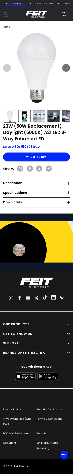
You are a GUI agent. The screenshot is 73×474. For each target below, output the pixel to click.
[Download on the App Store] (25, 376)
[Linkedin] (53, 298)
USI (59, 3)
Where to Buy (36, 157)
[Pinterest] (62, 298)
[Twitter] (36, 298)
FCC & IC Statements (16, 433)
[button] (6, 14)
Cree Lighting (44, 3)
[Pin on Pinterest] (49, 169)
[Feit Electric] (36, 14)
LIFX (29, 3)
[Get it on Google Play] (48, 376)
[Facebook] (19, 298)
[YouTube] (28, 298)
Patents (41, 433)
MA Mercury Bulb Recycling (47, 445)
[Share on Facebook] (30, 169)
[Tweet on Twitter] (39, 169)
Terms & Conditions (49, 419)
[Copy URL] (20, 169)
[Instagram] (11, 298)
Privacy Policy (12, 409)
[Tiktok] (45, 298)
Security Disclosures (49, 409)
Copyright (9, 443)
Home (6, 26)
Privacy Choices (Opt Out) (17, 421)
